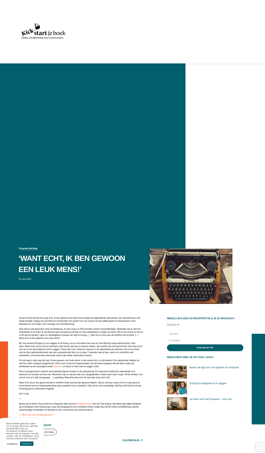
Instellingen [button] (12, 443)
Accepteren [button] (27, 443)
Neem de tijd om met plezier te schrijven (214, 367)
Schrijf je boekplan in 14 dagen (208, 383)
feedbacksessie (84, 404)
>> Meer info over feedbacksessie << (37, 415)
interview (57, 366)
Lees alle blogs (46, 432)
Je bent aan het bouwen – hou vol (210, 399)
